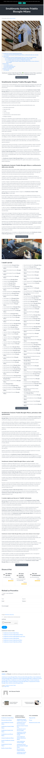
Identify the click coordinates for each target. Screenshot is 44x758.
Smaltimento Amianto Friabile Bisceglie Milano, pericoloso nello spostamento (20, 57)
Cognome (24, 598)
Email (3, 601)
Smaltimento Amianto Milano (7, 717)
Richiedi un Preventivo (7, 68)
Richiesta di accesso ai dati (34, 722)
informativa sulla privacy (9, 614)
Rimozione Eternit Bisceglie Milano (25, 677)
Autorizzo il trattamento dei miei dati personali (12, 617)
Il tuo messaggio (5, 606)
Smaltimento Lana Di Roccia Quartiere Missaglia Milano (22, 746)
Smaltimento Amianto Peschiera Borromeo (21, 753)
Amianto (3, 674)
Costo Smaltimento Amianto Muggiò (21, 742)
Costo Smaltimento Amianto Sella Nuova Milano (21, 738)
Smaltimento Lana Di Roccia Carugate (21, 729)
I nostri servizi (5, 56)
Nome (3, 598)
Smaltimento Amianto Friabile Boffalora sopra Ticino (14, 636)
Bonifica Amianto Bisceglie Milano (16, 683)
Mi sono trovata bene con (9, 66)
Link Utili (6, 70)
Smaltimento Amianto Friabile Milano (11, 633)
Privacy (30, 720)
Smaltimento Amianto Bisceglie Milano (10, 677)
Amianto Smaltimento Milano (7, 738)
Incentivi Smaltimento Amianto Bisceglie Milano (19, 681)
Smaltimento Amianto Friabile (10, 685)
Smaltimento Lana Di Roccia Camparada (21, 723)
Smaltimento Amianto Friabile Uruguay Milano (22, 720)
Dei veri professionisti (9, 67)
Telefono (24, 601)
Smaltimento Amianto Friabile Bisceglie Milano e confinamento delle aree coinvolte (21, 55)
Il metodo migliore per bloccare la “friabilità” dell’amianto (17, 60)
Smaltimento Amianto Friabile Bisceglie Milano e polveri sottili (18, 58)
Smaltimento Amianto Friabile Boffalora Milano (13, 634)
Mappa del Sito (32, 717)
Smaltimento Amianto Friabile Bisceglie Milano (12, 53)
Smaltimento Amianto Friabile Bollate (11, 638)
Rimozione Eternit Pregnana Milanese (21, 749)
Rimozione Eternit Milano (6, 720)
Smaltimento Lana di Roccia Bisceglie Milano (20, 680)
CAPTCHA (4, 619)
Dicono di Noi (5, 63)
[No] (42, 2)
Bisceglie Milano (6, 686)
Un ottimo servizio (8, 65)
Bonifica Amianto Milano (6, 748)
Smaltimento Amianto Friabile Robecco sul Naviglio (21, 733)
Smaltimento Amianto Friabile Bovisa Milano (12, 642)
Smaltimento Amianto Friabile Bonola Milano (12, 640)
